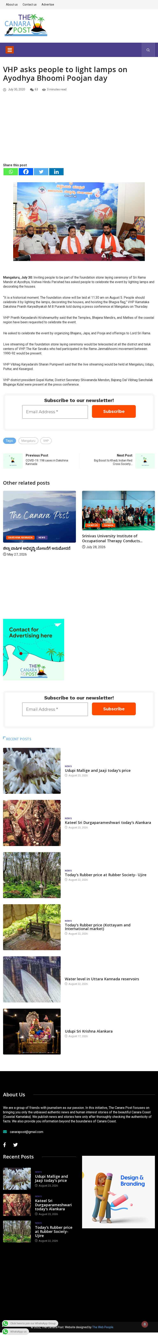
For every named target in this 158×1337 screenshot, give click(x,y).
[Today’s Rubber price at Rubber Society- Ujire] (32, 875)
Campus (92, 525)
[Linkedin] (56, 171)
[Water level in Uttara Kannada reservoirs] (32, 979)
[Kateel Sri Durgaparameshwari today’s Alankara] (32, 823)
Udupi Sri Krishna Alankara (89, 1031)
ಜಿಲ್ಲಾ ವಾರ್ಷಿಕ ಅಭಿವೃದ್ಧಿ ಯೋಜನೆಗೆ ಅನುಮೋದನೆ (36, 548)
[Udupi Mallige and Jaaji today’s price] (32, 771)
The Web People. (103, 1327)
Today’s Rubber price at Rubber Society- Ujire (105, 874)
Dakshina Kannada (20, 537)
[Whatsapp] (10, 171)
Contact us (30, 4)
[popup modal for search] (148, 50)
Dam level (71, 975)
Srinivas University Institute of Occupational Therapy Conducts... (112, 538)
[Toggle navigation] (9, 49)
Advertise (48, 4)
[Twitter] (41, 171)
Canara (109, 525)
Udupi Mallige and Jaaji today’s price (98, 770)
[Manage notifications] (145, 1324)
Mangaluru (28, 440)
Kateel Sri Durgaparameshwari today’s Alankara (108, 822)
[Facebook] (26, 171)
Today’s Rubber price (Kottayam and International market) (97, 926)
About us (12, 4)
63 (36, 89)
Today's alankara (76, 1027)
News (41, 537)
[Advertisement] (79, 132)
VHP (46, 440)
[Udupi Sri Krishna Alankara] (32, 1032)
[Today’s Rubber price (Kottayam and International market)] (32, 927)
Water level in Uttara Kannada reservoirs (102, 978)
